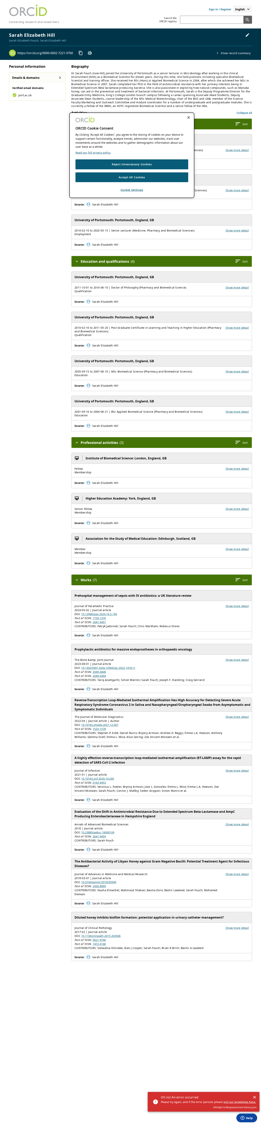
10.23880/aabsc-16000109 (97, 832)
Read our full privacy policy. (93, 152)
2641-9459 (99, 836)
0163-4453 (99, 782)
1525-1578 (99, 729)
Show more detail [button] (237, 150)
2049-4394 (99, 676)
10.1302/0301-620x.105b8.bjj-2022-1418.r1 (108, 668)
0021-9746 (99, 940)
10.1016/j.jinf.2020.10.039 (97, 778)
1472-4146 (99, 944)
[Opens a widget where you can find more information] (246, 1118)
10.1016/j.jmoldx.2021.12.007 (99, 725)
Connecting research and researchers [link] (34, 22)
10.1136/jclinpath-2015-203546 (101, 936)
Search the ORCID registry (168, 19)
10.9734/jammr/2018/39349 (98, 882)
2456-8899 (99, 886)
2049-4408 (99, 672)
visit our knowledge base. (239, 1102)
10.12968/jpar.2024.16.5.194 (99, 614)
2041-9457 (99, 622)
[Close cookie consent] (188, 117)
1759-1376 (99, 618)
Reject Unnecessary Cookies (132, 164)
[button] (244, 113)
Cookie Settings (132, 190)
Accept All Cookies (132, 177)
